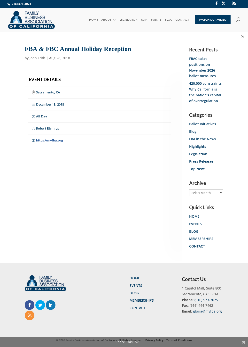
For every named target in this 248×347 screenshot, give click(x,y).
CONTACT (182, 19)
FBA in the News (202, 139)
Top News (197, 168)
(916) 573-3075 (206, 299)
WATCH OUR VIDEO (212, 19)
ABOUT (106, 19)
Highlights (197, 146)
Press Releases (201, 161)
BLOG (168, 19)
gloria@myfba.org (207, 311)
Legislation (198, 154)
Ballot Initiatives (202, 124)
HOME (93, 19)
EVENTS (156, 19)
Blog (192, 131)
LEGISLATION (128, 19)
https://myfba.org (49, 140)
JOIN (144, 19)
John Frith (37, 58)
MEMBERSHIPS (201, 238)
